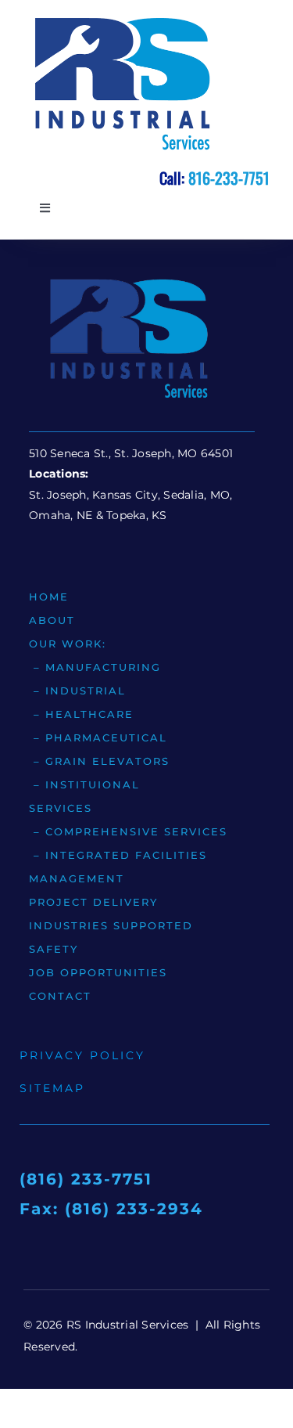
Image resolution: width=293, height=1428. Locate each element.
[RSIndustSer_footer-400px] (128, 279)
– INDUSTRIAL (77, 690)
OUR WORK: (67, 643)
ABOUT (52, 620)
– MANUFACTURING (95, 667)
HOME (49, 596)
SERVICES (60, 808)
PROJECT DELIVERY (93, 902)
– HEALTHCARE (81, 714)
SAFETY (53, 949)
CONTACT (60, 996)
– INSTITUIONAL (84, 784)
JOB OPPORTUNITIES (98, 972)
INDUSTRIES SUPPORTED (111, 925)
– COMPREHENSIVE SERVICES (128, 831)
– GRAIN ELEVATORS (99, 761)
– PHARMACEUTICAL (98, 737)
